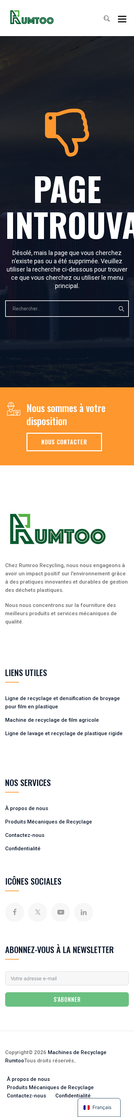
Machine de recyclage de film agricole (52, 720)
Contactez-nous (24, 835)
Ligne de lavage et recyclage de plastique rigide (64, 733)
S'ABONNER (67, 999)
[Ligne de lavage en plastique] (32, 17)
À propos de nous (26, 808)
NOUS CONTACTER (64, 442)
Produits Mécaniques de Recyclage (48, 822)
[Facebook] (14, 912)
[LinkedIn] (83, 912)
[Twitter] (37, 912)
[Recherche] (106, 18)
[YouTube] (60, 912)
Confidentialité (23, 848)
